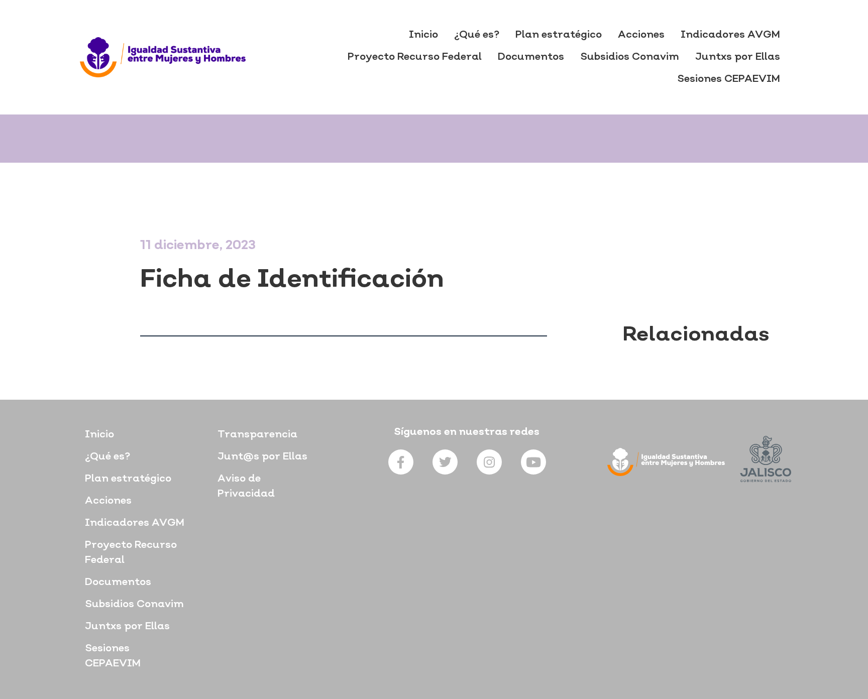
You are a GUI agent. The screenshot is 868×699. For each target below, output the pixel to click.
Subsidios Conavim (629, 57)
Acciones (641, 35)
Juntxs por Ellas (737, 57)
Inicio (423, 35)
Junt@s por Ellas (262, 457)
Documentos (531, 57)
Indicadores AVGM (730, 35)
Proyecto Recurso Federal (415, 57)
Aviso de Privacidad (246, 486)
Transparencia (257, 435)
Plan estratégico (558, 35)
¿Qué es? (476, 35)
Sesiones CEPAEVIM (728, 79)
